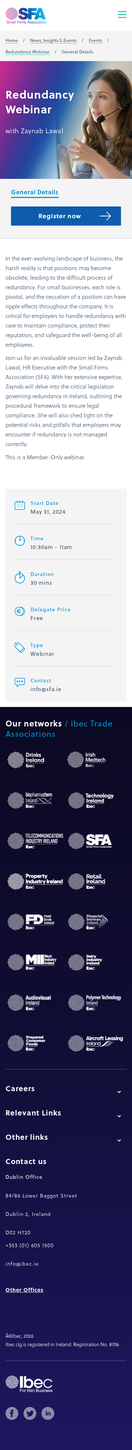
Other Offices (25, 1290)
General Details (35, 192)
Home (12, 40)
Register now (59, 215)
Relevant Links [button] (34, 1112)
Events (95, 40)
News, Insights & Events (53, 40)
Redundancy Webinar (28, 52)
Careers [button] (20, 1088)
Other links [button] (27, 1136)
